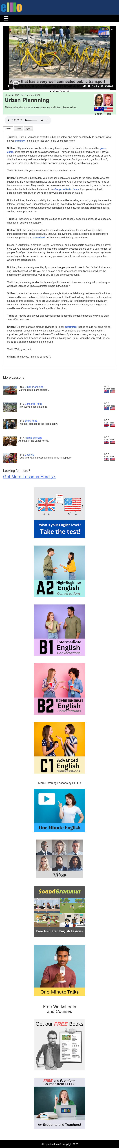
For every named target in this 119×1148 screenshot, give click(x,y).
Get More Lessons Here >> (29, 476)
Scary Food (31, 420)
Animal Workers (33, 437)
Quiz (28, 129)
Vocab (18, 129)
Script (8, 129)
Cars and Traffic (33, 403)
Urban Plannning (34, 387)
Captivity (29, 454)
